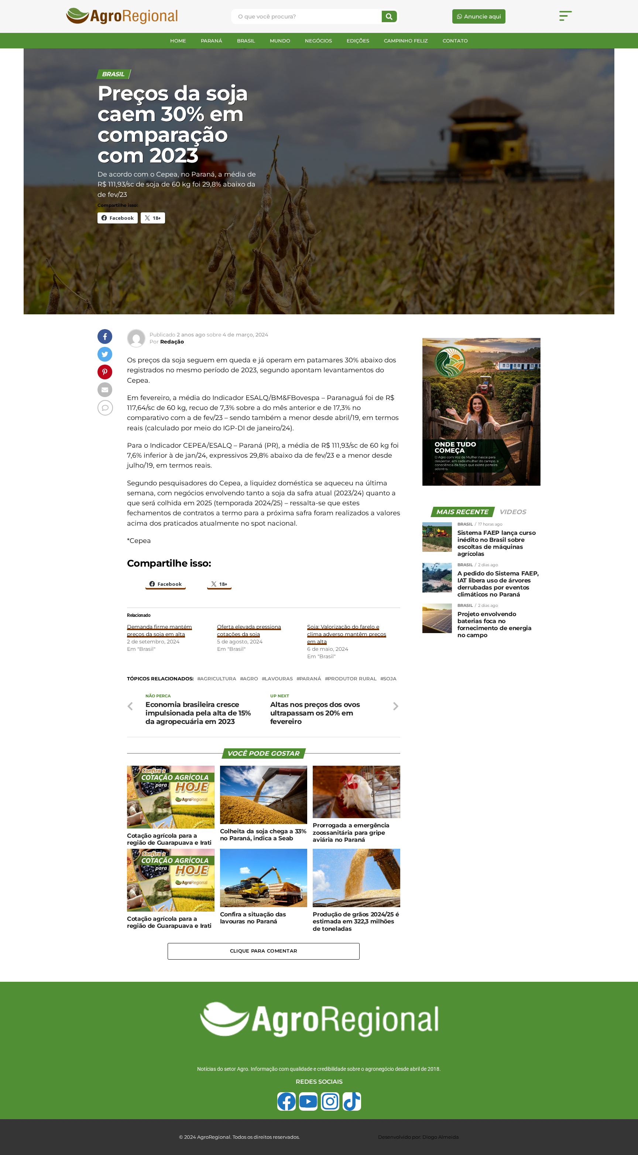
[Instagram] (330, 1101)
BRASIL (246, 41)
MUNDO (280, 41)
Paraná (310, 679)
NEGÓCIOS (318, 41)
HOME (178, 41)
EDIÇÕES (358, 41)
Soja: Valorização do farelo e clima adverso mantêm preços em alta (346, 634)
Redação (172, 341)
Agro (250, 679)
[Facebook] (286, 1101)
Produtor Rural (352, 679)
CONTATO (455, 41)
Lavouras (279, 679)
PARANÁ (211, 41)
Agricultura (218, 679)
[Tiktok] (352, 1101)
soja (390, 679)
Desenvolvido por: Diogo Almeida (418, 1137)
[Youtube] (308, 1101)
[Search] (389, 16)
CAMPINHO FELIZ (406, 41)
